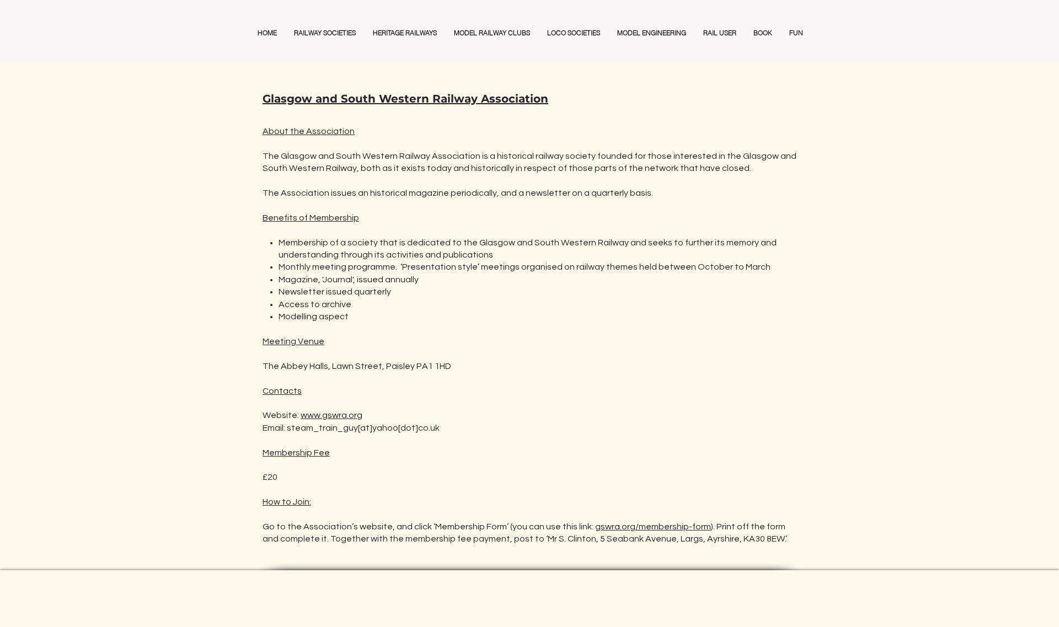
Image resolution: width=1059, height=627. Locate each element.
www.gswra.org (331, 415)
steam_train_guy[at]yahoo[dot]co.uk (363, 428)
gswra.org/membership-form (653, 526)
